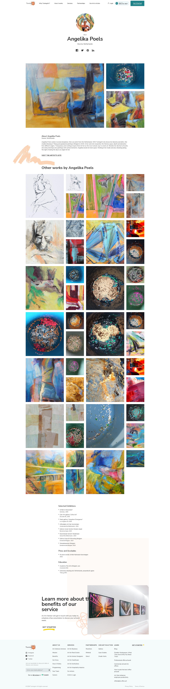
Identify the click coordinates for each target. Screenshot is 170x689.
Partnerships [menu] (81, 3)
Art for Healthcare (73, 660)
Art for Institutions (73, 664)
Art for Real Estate (73, 653)
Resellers (89, 649)
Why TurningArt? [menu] (44, 3)
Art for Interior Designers (75, 656)
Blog (115, 649)
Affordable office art (120, 681)
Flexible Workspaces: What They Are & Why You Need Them (123, 654)
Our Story (55, 660)
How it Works (56, 664)
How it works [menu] (58, 3)
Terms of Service (139, 686)
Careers (54, 675)
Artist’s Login (71, 675)
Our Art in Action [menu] (95, 3)
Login (111, 3)
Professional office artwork (122, 660)
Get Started (137, 3)
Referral (88, 653)
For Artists (70, 671)
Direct (88, 656)
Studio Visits (102, 656)
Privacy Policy (129, 686)
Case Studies (102, 653)
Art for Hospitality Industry (75, 667)
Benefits (55, 656)
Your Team (55, 671)
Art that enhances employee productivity (121, 676)
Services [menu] (70, 3)
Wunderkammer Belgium (67, 543)
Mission (54, 653)
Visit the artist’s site (51, 155)
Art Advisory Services (59, 649)
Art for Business (72, 649)
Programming (56, 667)
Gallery (100, 649)
